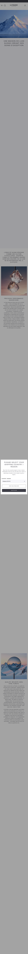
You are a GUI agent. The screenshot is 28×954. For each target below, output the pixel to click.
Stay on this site (14, 486)
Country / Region (6, 478)
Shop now (14, 490)
